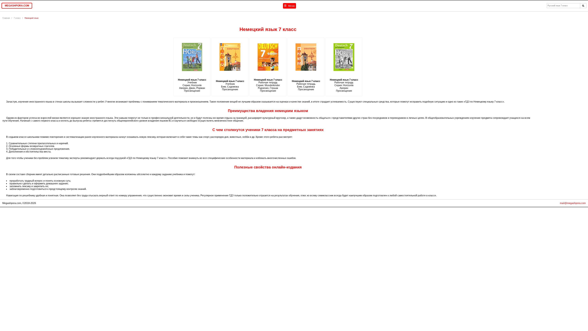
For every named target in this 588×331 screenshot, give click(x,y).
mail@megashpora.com (573, 203)
